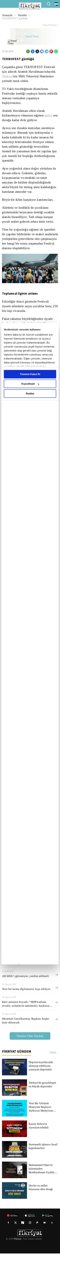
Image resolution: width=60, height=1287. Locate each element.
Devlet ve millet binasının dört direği (41, 1221)
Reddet (30, 393)
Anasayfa (7, 15)
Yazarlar (23, 15)
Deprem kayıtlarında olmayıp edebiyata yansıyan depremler (41, 1099)
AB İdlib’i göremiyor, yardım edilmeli (25, 1009)
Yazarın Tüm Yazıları (30, 1069)
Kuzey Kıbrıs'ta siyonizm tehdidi (43, 1159)
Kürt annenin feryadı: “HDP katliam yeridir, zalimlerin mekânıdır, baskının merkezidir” (26, 1037)
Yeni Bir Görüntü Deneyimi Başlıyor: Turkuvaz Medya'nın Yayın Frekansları (41, 1140)
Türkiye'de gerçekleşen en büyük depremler (43, 1118)
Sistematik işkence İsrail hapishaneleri (43, 1179)
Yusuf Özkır (32, 33)
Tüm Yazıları (49, 22)
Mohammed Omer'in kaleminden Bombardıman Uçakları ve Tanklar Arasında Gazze (43, 1202)
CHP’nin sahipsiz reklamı (17, 997)
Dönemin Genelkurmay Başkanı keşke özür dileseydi (26, 1054)
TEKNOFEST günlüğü (45, 15)
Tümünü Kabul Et (30, 374)
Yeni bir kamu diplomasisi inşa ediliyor (26, 1022)
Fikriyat (17, 1272)
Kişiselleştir (28, 383)
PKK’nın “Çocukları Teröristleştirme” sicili (28, 971)
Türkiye (37, 73)
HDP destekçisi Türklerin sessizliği (23, 984)
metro (50, 117)
